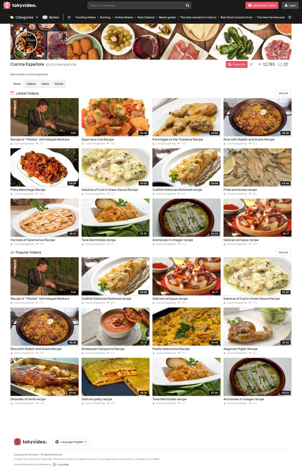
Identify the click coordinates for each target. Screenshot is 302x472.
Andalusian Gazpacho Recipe (103, 349)
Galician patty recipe (97, 399)
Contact (18, 459)
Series (54, 17)
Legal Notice (84, 459)
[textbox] (136, 5)
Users (45, 84)
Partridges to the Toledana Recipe (177, 139)
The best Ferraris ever (271, 17)
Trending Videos (85, 17)
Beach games (167, 17)
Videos (31, 84)
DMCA (156, 459)
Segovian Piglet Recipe (241, 349)
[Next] (290, 17)
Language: (72, 442)
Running (105, 17)
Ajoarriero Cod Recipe (98, 139)
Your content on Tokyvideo (38, 459)
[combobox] (139, 5)
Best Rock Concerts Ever (236, 17)
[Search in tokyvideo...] (187, 5)
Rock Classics (146, 17)
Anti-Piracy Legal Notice (105, 459)
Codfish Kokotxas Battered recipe (177, 190)
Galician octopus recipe (241, 240)
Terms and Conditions (65, 459)
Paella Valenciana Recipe (171, 349)
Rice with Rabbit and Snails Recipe (249, 139)
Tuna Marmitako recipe (99, 240)
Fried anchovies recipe (240, 190)
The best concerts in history (198, 17)
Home (17, 84)
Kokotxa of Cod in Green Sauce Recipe (110, 190)
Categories (24, 17)
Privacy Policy (127, 459)
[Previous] (69, 17)
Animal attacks (124, 17)
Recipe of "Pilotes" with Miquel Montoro (39, 139)
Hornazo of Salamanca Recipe (32, 240)
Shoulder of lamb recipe (28, 399)
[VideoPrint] (61, 464)
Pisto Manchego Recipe (27, 190)
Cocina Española (24, 143)
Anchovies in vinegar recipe (172, 240)
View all (283, 93)
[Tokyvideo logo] (20, 6)
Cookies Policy (144, 459)
